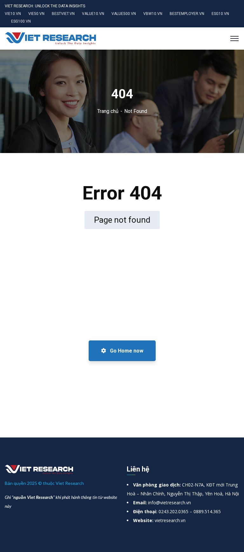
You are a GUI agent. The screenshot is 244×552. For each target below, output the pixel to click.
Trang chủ (108, 111)
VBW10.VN (152, 13)
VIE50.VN (36, 13)
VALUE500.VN (124, 13)
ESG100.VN (21, 21)
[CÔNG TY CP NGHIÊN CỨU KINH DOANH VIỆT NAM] (50, 38)
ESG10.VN (220, 13)
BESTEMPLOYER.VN (187, 13)
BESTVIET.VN (63, 13)
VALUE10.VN (93, 13)
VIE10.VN (13, 13)
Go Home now (126, 351)
